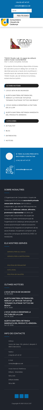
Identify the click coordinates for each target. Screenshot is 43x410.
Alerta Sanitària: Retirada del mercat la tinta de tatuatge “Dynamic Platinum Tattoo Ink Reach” (22, 97)
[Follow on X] (26, 396)
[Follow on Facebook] (17, 396)
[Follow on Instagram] (22, 396)
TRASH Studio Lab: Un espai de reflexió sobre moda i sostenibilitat (20, 59)
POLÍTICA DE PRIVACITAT (16, 265)
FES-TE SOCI (23, 16)
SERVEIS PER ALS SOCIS (16, 252)
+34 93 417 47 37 (22, 2)
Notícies (25, 62)
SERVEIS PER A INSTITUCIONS (18, 256)
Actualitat (17, 62)
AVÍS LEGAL (11, 270)
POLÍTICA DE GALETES (15, 274)
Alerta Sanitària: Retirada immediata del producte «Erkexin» (22, 113)
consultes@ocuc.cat (22, 6)
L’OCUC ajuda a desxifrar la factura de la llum (21, 106)
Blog (8, 131)
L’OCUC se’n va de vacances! (17, 90)
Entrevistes (11, 136)
